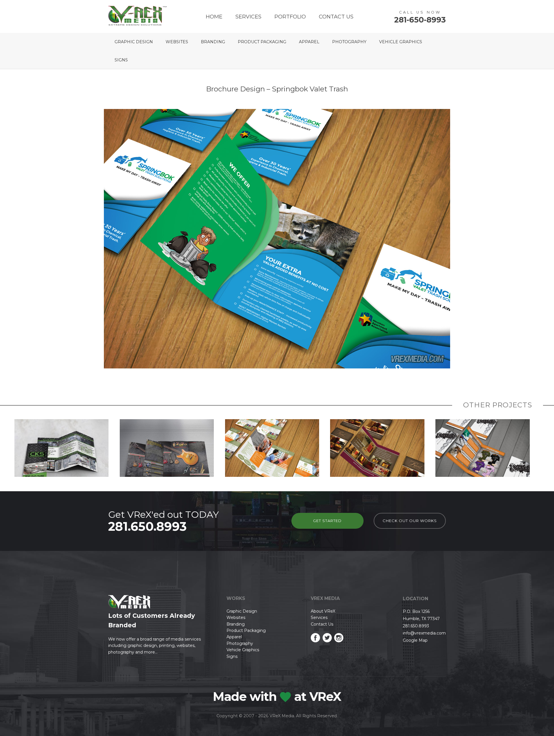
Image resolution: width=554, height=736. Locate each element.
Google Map (415, 640)
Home (214, 17)
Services (248, 17)
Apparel (309, 41)
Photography (349, 41)
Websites (177, 41)
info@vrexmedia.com (424, 633)
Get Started (327, 520)
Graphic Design (134, 41)
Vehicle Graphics (400, 41)
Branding (213, 41)
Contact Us (336, 17)
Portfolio (290, 17)
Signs (121, 60)
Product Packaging (262, 41)
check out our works (410, 520)
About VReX (323, 611)
